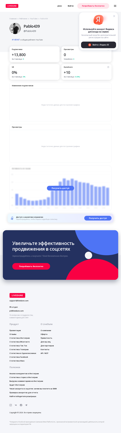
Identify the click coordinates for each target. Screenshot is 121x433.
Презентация (15, 330)
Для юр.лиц (46, 342)
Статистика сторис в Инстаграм (23, 377)
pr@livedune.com (16, 311)
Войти (70, 6)
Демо (59, 6)
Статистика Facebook (18, 357)
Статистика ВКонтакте (19, 342)
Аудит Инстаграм (17, 385)
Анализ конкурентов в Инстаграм (24, 373)
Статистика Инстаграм (19, 338)
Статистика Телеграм (18, 349)
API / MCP (44, 353)
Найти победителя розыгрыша (22, 396)
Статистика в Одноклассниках (22, 353)
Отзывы (12, 334)
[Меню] (115, 6)
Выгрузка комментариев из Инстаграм (26, 381)
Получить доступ (60, 188)
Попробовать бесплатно (93, 6)
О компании (46, 330)
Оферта (44, 334)
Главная (13, 18)
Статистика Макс (17, 361)
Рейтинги (23, 18)
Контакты (45, 349)
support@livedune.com (18, 301)
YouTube (33, 18)
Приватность (46, 338)
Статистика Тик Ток (18, 346)
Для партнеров (47, 346)
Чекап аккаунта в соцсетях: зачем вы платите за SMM (33, 389)
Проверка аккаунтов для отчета (23, 392)
